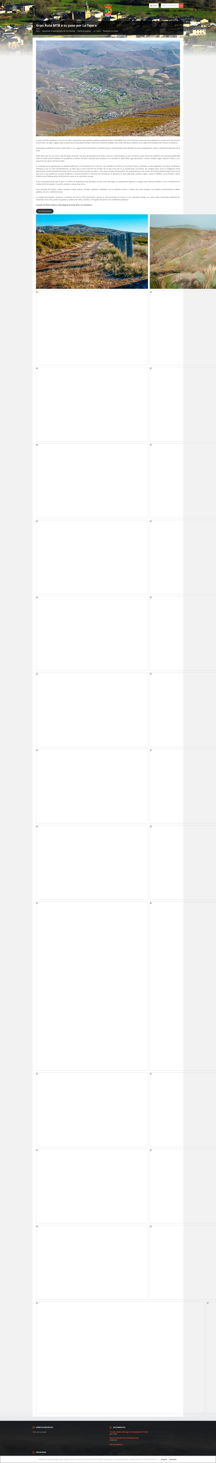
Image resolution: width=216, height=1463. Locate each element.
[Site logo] (108, 16)
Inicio (38, 31)
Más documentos (116, 1444)
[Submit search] (181, 5)
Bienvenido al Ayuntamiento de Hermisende (58, 31)
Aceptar (164, 1459)
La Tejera (97, 31)
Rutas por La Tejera (110, 31)
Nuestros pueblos (84, 31)
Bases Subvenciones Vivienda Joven (124, 1438)
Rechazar (173, 1459)
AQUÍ (158, 1459)
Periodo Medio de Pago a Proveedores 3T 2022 (129, 1432)
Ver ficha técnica (44, 211)
